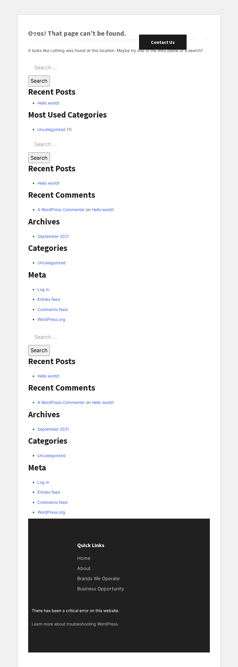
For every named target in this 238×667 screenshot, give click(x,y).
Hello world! (48, 102)
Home (83, 558)
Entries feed (48, 299)
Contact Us (163, 42)
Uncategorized (51, 129)
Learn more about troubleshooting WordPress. (75, 623)
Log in (43, 289)
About (84, 568)
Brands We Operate (98, 578)
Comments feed (52, 309)
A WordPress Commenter (61, 209)
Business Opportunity (100, 589)
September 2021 (53, 236)
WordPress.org (51, 319)
